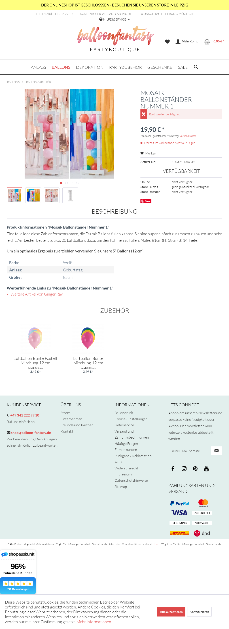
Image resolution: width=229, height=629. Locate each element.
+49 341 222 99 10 (24, 415)
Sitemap (120, 486)
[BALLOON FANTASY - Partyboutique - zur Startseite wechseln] (116, 41)
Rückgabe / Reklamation (133, 456)
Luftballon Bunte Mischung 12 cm (88, 360)
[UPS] (202, 533)
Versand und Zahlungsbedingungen (131, 434)
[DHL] (179, 533)
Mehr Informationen (93, 621)
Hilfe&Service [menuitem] (114, 19)
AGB (118, 462)
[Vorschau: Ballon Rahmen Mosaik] (14, 195)
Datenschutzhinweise (131, 480)
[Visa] (202, 503)
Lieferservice (124, 425)
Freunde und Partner (77, 425)
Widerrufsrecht (126, 468)
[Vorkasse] (202, 523)
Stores (65, 412)
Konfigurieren (199, 612)
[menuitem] (167, 41)
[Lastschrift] (202, 513)
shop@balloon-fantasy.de (30, 432)
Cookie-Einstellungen (131, 419)
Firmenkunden (125, 449)
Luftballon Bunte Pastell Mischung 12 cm (35, 360)
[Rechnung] (179, 523)
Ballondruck (123, 412)
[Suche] (196, 67)
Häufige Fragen (126, 443)
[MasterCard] (179, 513)
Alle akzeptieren (171, 612)
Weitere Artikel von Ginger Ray (36, 294)
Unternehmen (71, 419)
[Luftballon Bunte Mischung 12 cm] (88, 338)
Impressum (123, 474)
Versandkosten (188, 135)
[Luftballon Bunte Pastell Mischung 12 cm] (35, 338)
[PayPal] (179, 503)
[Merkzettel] (167, 41)
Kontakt (67, 431)
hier (157, 544)
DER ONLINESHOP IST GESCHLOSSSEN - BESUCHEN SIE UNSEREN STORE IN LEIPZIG (114, 5)
